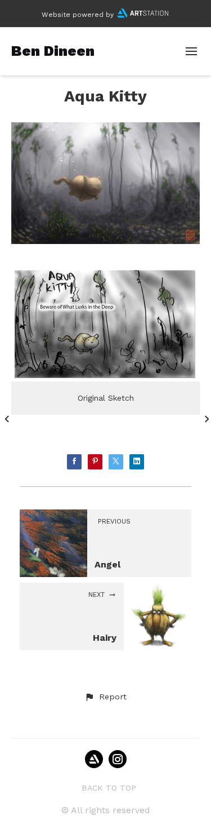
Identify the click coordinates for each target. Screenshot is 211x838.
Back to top (109, 787)
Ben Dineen (53, 50)
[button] (105, 697)
